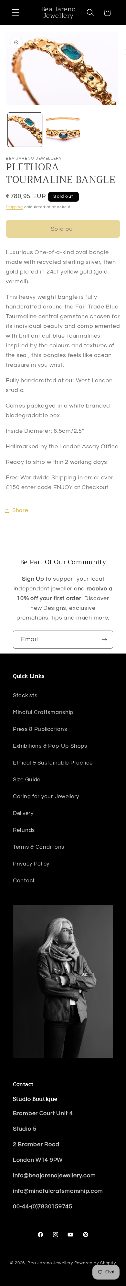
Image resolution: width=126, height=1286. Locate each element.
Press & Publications (40, 729)
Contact (24, 881)
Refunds (24, 830)
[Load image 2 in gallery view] (63, 130)
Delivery (23, 813)
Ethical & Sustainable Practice (53, 763)
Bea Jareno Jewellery (50, 1263)
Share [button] (20, 510)
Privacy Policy (31, 864)
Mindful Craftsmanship (43, 712)
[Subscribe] (104, 640)
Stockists (25, 696)
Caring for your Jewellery (46, 797)
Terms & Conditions (38, 847)
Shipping (14, 207)
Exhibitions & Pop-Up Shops (50, 746)
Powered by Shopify (95, 1263)
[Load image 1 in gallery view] (25, 130)
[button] (15, 12)
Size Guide (26, 780)
